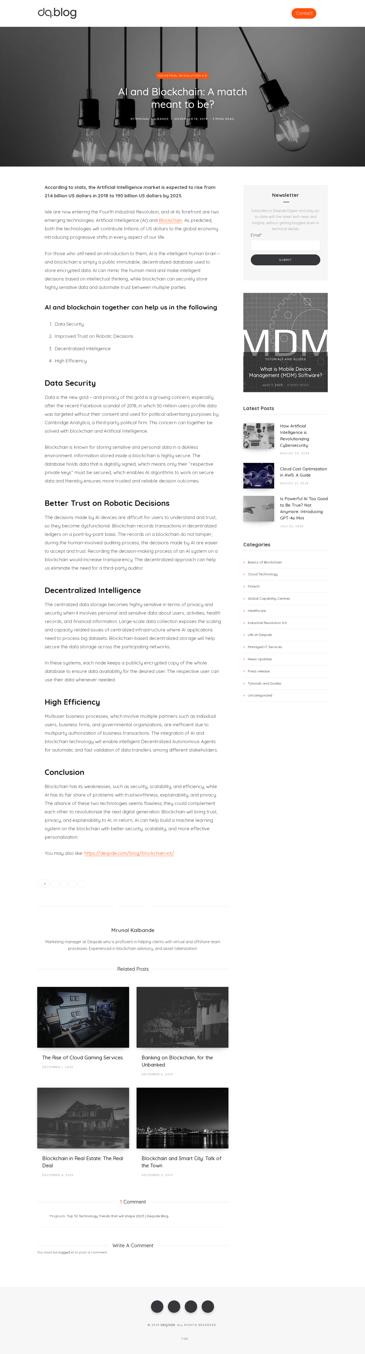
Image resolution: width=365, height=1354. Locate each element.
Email (256, 235)
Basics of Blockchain (265, 562)
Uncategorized (260, 695)
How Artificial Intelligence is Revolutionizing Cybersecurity (294, 435)
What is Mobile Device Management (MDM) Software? (285, 372)
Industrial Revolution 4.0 (182, 75)
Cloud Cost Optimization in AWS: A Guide (303, 472)
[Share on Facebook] (19, 201)
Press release (259, 671)
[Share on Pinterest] (82, 884)
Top (184, 1339)
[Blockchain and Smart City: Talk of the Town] (182, 1118)
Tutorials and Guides (285, 359)
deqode (168, 1325)
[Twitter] (174, 1306)
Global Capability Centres (269, 598)
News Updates (260, 659)
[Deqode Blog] (57, 13)
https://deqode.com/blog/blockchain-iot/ (129, 853)
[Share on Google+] (73, 884)
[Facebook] (157, 1306)
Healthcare (257, 610)
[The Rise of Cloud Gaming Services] (83, 1017)
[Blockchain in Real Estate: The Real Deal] (83, 1118)
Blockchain (170, 220)
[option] (285, 342)
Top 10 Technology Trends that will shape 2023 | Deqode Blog (117, 1216)
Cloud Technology (263, 574)
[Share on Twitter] (19, 214)
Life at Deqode (260, 634)
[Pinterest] (19, 227)
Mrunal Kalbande (152, 119)
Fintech (254, 586)
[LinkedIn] (19, 241)
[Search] (326, 13)
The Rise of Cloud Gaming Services (82, 1057)
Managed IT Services (265, 647)
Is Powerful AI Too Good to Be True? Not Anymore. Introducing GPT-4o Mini (304, 508)
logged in (66, 1252)
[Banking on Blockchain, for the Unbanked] (182, 1017)
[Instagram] (191, 1306)
